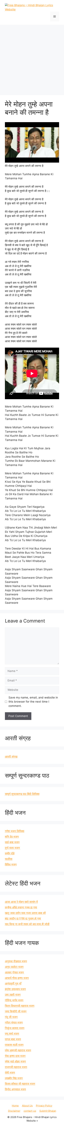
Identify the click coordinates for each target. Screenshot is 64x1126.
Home (15, 1105)
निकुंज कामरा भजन (14, 1028)
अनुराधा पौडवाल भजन (16, 961)
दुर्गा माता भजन (12, 847)
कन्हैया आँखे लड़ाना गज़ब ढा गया (21, 907)
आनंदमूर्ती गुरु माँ (13, 983)
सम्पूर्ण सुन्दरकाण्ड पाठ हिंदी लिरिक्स (22, 794)
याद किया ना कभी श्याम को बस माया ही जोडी (27, 924)
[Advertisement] (32, 58)
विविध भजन (11, 864)
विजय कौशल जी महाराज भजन (20, 1083)
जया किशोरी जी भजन (15, 1011)
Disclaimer (14, 1110)
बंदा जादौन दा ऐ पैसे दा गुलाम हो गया (23, 918)
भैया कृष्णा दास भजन (15, 1056)
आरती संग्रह (11, 756)
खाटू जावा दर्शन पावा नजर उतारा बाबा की (25, 913)
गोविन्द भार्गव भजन (14, 1000)
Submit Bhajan (47, 1110)
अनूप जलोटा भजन (14, 966)
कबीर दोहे (9, 853)
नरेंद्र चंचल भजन (14, 1022)
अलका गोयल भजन (14, 972)
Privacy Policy (44, 1105)
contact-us (30, 1110)
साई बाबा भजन (12, 842)
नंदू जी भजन (11, 1017)
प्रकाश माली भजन (14, 1044)
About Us (27, 1105)
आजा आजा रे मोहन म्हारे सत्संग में (21, 901)
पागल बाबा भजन (13, 1039)
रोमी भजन (10, 1072)
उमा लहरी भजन (13, 994)
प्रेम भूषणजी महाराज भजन (18, 1050)
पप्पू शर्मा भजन (12, 1033)
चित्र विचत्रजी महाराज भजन (19, 1005)
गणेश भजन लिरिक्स (14, 831)
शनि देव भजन (12, 836)
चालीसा (8, 859)
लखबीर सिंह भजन (14, 1078)
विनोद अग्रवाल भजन (15, 1089)
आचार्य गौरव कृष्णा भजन (17, 978)
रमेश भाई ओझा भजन (15, 1061)
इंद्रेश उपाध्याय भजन (15, 989)
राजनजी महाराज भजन (16, 1067)
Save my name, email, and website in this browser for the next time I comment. (33, 701)
